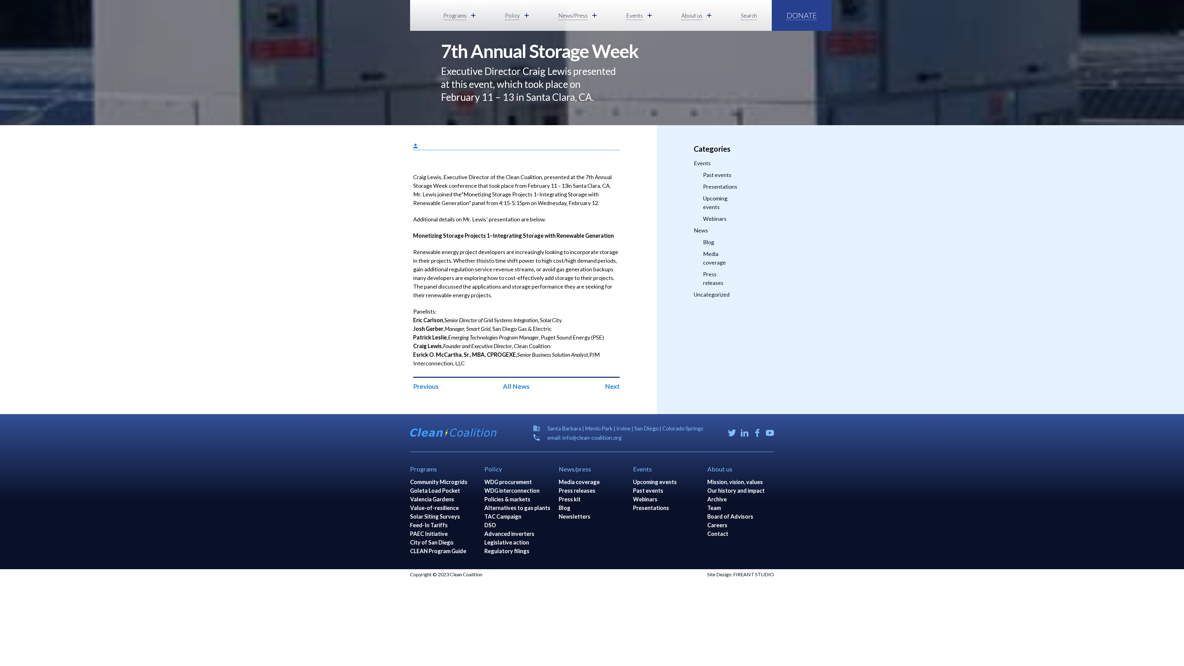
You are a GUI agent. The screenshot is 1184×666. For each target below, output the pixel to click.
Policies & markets (507, 499)
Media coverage (714, 258)
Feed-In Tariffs (429, 525)
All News (516, 386)
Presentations (720, 186)
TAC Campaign (502, 516)
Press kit (570, 499)
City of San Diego (432, 542)
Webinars (714, 218)
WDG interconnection (512, 490)
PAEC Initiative (429, 533)
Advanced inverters (509, 533)
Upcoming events (715, 202)
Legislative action (506, 542)
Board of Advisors (730, 516)
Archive (717, 499)
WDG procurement (508, 482)
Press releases (713, 278)
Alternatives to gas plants (517, 507)
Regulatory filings (506, 551)
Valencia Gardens (432, 499)
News (701, 230)
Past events (717, 174)
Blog (708, 242)
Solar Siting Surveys (435, 516)
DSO (490, 525)
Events (702, 163)
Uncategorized (712, 294)
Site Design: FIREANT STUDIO (740, 574)
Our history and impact (736, 490)
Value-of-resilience (434, 507)
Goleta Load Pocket (435, 490)
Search (749, 15)
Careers (717, 525)
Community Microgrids (438, 482)
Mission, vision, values (735, 482)
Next (612, 386)
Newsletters (574, 516)
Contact (717, 533)
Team (714, 507)
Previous (426, 386)
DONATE (802, 15)
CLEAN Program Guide (438, 551)
